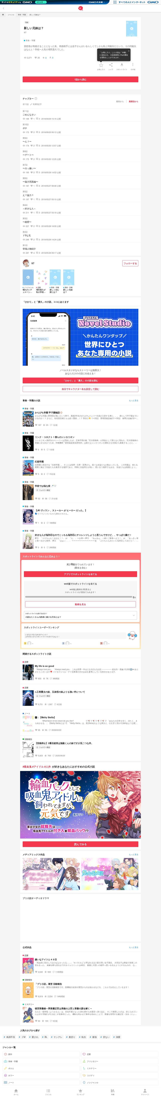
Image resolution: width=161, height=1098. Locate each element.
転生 (82, 1036)
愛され (33, 1036)
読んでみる (80, 844)
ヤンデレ (56, 1036)
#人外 (47, 766)
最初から (120, 101)
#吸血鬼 (27, 766)
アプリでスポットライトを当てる (80, 574)
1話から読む (80, 79)
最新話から (133, 101)
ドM (22, 1036)
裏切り (70, 1036)
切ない (105, 1036)
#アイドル (38, 766)
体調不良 (9, 1036)
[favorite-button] (101, 65)
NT (25, 32)
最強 (93, 1036)
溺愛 (116, 1036)
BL (44, 1036)
